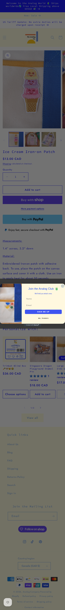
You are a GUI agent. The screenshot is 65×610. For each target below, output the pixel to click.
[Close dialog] (62, 286)
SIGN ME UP (43, 312)
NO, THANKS (43, 318)
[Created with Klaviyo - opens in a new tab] (32, 325)
